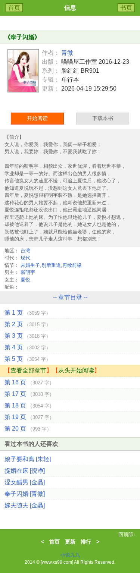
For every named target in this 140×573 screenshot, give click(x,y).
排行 (86, 542)
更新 (70, 542)
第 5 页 (27, 359)
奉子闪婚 (22, 37)
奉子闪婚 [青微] (24, 494)
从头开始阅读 (76, 370)
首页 (14, 7)
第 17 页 (29, 394)
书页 (126, 7)
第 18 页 (29, 405)
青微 (67, 53)
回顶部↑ (127, 534)
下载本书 (102, 118)
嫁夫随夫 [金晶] (24, 505)
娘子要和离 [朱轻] (27, 459)
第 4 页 (27, 347)
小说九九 (70, 555)
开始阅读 (37, 118)
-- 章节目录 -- (70, 297)
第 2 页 (27, 324)
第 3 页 (27, 336)
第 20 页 (28, 428)
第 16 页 (29, 382)
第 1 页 (27, 312)
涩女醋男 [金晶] (24, 482)
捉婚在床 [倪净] (24, 470)
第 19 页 (29, 417)
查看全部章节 (28, 370)
